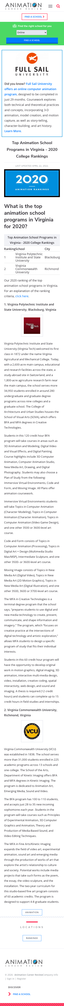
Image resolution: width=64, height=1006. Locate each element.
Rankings (32, 938)
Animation (32, 912)
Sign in (10, 978)
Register (21, 978)
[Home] (23, 8)
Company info (50, 974)
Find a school (34, 16)
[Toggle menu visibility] (49, 6)
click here (21, 296)
